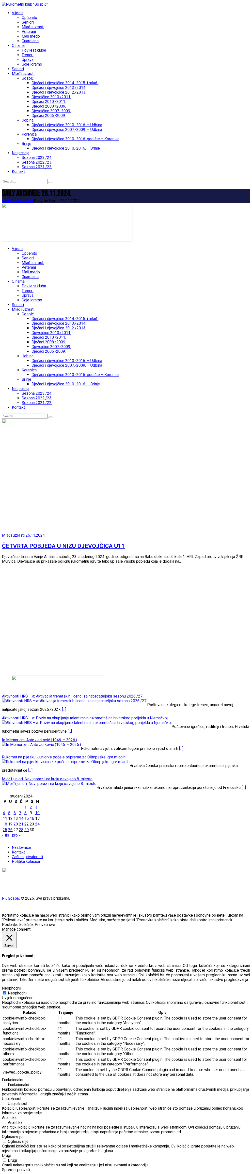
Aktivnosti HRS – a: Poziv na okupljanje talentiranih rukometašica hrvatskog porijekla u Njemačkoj (85, 718)
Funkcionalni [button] (12, 1079)
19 (10, 824)
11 (5, 818)
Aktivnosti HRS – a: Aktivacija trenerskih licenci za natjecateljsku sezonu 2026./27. (72, 696)
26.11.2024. (36, 535)
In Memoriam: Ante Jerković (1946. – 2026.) (39, 740)
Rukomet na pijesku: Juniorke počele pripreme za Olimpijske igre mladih (64, 757)
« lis (5, 835)
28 (21, 829)
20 (16, 824)
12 (10, 818)
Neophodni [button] (11, 988)
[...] (64, 709)
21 (21, 824)
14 (21, 818)
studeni (27, 200)
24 (37, 824)
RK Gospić (11, 898)
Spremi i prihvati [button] (16, 1169)
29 (26, 829)
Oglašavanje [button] (12, 1136)
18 (5, 824)
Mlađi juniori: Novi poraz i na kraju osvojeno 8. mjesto (47, 779)
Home (7, 200)
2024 (16, 200)
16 (32, 818)
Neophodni (17, 993)
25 (5, 829)
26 (10, 829)
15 (26, 818)
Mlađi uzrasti (13, 535)
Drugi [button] (6, 1155)
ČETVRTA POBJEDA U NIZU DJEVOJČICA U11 (63, 546)
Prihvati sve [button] (45, 924)
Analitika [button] (9, 1117)
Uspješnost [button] (11, 1098)
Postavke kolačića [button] (17, 924)
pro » (16, 835)
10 (37, 813)
